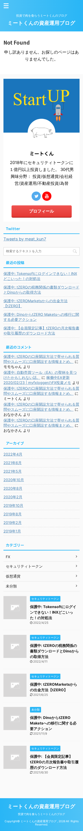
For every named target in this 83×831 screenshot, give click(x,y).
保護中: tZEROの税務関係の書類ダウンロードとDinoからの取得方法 (41, 290)
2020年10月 (13, 480)
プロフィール (41, 211)
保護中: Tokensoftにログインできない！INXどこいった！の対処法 (40, 276)
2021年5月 (12, 471)
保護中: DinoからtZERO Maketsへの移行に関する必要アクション (41, 317)
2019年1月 (12, 531)
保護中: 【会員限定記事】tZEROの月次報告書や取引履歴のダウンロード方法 (41, 330)
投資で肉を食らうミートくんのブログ (41, 814)
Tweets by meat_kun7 (24, 239)
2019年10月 (13, 505)
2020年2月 (12, 497)
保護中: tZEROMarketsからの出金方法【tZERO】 (35, 303)
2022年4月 (12, 454)
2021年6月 (12, 462)
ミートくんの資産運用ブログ (41, 23)
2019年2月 (12, 522)
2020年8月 (12, 488)
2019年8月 (12, 514)
